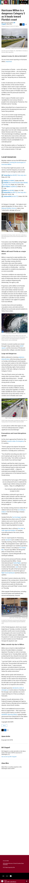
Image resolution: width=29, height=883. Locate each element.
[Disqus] (14, 798)
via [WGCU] (10, 186)
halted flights (17, 563)
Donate (24, 2)
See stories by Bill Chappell (8, 756)
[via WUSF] (10, 175)
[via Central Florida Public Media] (15, 182)
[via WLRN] (8, 190)
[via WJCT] (10, 196)
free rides (21, 528)
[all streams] (27, 881)
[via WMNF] (8, 180)
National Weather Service (8, 208)
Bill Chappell (5, 747)
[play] (2, 881)
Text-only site (22, 175)
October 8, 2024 (14, 491)
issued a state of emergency (15, 441)
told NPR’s (9, 714)
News (4, 725)
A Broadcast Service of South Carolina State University (13, 864)
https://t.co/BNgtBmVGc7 (17, 486)
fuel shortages (16, 517)
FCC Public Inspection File (9, 867)
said (16, 567)
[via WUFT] (10, 192)
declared (8, 540)
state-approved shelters (8, 530)
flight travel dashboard (8, 573)
